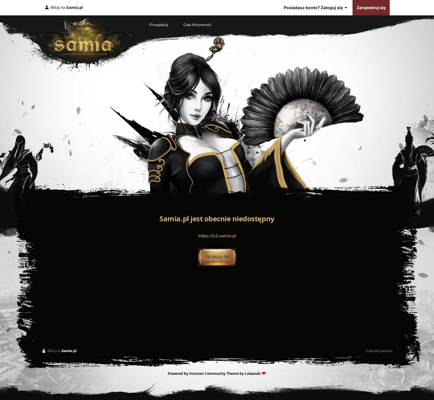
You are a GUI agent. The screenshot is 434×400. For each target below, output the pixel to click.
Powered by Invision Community (197, 373)
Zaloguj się (217, 257)
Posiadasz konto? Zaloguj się (314, 7)
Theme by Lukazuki (243, 373)
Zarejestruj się (371, 7)
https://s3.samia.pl (217, 235)
